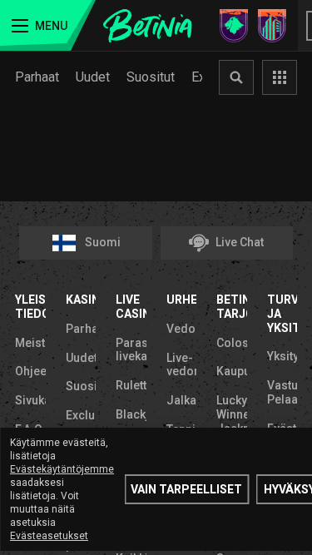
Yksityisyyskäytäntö (282, 356)
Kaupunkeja (231, 371)
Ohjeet (30, 371)
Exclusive (81, 415)
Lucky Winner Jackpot (231, 414)
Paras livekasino (131, 350)
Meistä (30, 342)
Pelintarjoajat (279, 77)
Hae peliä (236, 77)
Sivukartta (30, 400)
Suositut (150, 77)
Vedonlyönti (181, 328)
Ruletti (131, 385)
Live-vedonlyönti (181, 365)
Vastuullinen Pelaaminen (282, 392)
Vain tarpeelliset (186, 489)
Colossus (231, 342)
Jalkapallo (181, 400)
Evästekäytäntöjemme (62, 469)
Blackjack (131, 414)
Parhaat (37, 77)
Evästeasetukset (49, 536)
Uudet (93, 77)
